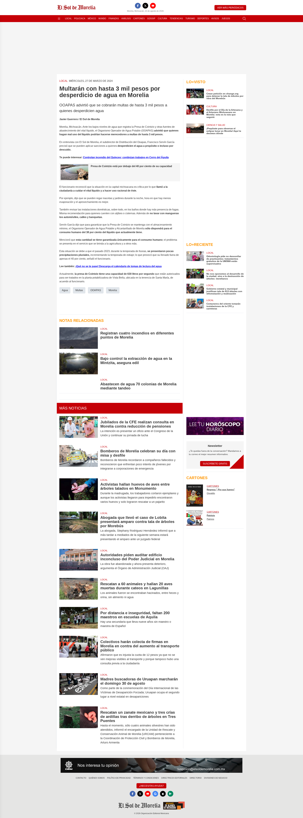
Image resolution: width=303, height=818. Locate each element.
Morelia (113, 290)
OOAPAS (95, 290)
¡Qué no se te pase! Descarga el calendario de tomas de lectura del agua (118, 266)
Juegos (226, 18)
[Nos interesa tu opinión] (151, 765)
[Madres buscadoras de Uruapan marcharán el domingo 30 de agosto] (78, 688)
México (92, 18)
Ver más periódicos (230, 7)
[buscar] (244, 18)
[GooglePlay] (170, 794)
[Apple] (163, 794)
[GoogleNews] (155, 794)
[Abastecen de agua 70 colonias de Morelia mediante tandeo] (78, 384)
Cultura (162, 18)
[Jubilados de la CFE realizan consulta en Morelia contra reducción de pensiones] (78, 428)
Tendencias (176, 18)
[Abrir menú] (59, 18)
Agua (65, 290)
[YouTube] (153, 6)
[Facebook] (138, 6)
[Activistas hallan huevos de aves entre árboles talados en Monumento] (78, 493)
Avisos (215, 18)
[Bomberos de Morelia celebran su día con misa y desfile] (78, 460)
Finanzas (114, 18)
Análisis (126, 18)
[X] (145, 6)
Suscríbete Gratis (215, 463)
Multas (79, 290)
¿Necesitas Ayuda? (151, 785)
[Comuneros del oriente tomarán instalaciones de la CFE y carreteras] (195, 304)
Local (68, 18)
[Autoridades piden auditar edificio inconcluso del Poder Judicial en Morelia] (78, 561)
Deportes (203, 18)
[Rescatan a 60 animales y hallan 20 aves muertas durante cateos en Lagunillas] (78, 590)
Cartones (139, 18)
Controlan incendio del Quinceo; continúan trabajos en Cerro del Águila (126, 157)
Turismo (190, 18)
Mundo (102, 18)
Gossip (151, 18)
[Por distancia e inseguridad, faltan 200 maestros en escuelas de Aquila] (78, 619)
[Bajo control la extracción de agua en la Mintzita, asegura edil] (78, 363)
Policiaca (79, 18)
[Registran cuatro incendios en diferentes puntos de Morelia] (78, 338)
